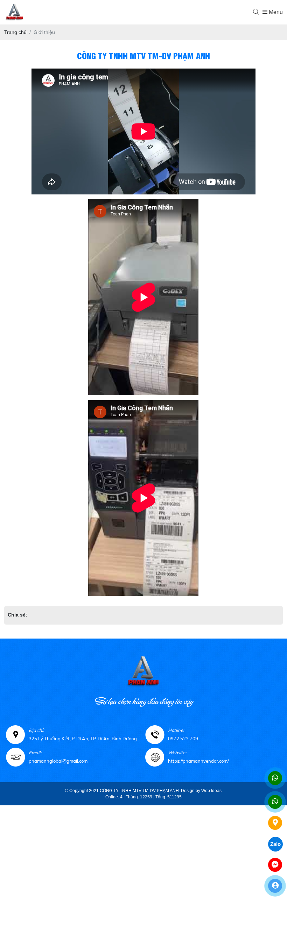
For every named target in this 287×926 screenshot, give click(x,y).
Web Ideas (211, 790)
